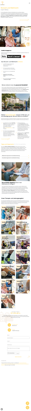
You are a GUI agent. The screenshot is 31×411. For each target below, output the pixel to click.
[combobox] (18, 338)
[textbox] (18, 338)
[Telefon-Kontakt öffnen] (27, 407)
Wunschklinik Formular (9, 127)
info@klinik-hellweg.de (23, 402)
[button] (2, 409)
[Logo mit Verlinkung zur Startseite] (2, 3)
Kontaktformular (23, 404)
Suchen (21, 392)
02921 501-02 (22, 400)
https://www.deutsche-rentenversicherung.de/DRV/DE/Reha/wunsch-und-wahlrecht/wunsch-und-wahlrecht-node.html (15, 364)
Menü (29, 3)
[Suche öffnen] (27, 403)
